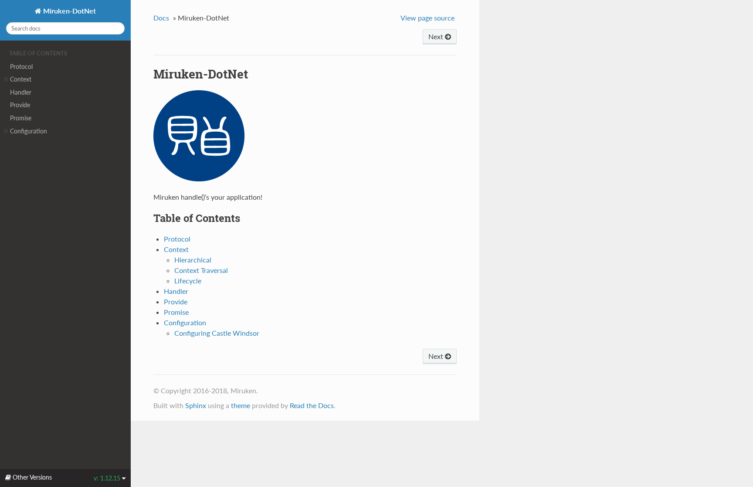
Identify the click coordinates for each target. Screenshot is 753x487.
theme (240, 405)
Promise (20, 118)
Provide (20, 105)
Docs (161, 18)
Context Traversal (201, 270)
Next (436, 36)
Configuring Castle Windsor (216, 333)
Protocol (21, 66)
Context (20, 79)
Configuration (28, 131)
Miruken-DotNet (68, 11)
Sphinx (195, 405)
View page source (427, 18)
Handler (20, 92)
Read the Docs (312, 405)
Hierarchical (192, 259)
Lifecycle (187, 280)
